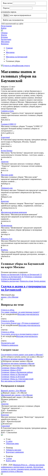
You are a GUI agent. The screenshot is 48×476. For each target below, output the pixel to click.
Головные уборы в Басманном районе (17, 372)
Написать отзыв (26, 281)
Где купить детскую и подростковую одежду (19, 334)
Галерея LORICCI (8, 124)
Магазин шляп (7, 175)
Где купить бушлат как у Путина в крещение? (20, 323)
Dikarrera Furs (6, 239)
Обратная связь (12, 443)
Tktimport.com (7, 188)
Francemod (5, 137)
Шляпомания (6, 225)
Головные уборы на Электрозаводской (17, 379)
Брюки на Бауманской (11, 274)
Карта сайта (11, 461)
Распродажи (6, 39)
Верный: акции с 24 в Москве (13, 391)
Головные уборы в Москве (12, 368)
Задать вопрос (40, 281)
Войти (3, 28)
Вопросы (5, 44)
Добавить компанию (9, 345)
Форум (4, 35)
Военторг (5, 201)
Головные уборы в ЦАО (11, 370)
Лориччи (4, 162)
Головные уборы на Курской (13, 377)
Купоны (4, 37)
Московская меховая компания (14, 212)
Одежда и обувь (9, 66)
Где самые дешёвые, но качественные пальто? (20, 312)
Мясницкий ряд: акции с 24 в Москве (17, 395)
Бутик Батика (6, 151)
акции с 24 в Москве (9, 297)
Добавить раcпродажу (10, 281)
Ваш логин (7, 3)
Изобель (4, 250)
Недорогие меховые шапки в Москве (16, 359)
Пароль (6, 8)
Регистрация (6, 26)
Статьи (9, 458)
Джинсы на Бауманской (12, 277)
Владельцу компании (15, 452)
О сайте (9, 441)
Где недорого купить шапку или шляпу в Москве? (22, 355)
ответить (35, 314)
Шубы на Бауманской (31, 274)
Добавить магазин (13, 450)
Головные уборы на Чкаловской (14, 374)
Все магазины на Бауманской (13, 381)
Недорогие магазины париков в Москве (17, 363)
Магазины (5, 42)
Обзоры (4, 33)
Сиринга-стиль (7, 111)
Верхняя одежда (23, 66)
